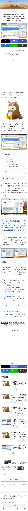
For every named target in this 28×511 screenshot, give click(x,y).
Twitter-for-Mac (11, 324)
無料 (22, 327)
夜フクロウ (5, 322)
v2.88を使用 (9, 230)
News (24, 322)
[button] (22, 45)
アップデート (19, 324)
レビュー (10, 327)
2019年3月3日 (19, 305)
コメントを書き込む (14, 479)
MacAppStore (17, 322)
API (11, 322)
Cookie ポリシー (11, 502)
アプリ (4, 327)
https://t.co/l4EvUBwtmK (10, 296)
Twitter (4, 324)
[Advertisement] (14, 75)
